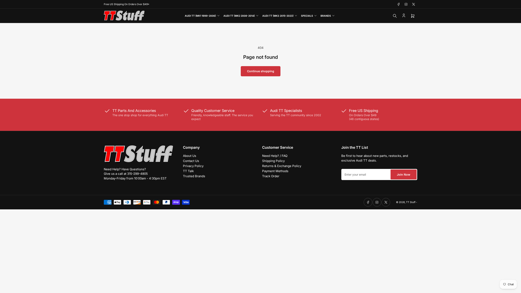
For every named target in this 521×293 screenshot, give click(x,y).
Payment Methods (275, 171)
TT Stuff (410, 202)
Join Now (403, 174)
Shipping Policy (273, 161)
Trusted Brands (194, 176)
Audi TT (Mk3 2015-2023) (277, 15)
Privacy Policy (193, 166)
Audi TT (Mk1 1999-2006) (200, 15)
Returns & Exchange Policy (281, 166)
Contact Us (191, 161)
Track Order (270, 176)
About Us (189, 156)
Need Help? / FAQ (274, 156)
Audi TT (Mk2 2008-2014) (239, 15)
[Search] (394, 15)
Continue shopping (260, 71)
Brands (326, 15)
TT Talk (188, 171)
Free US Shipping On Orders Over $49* (126, 4)
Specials (307, 15)
